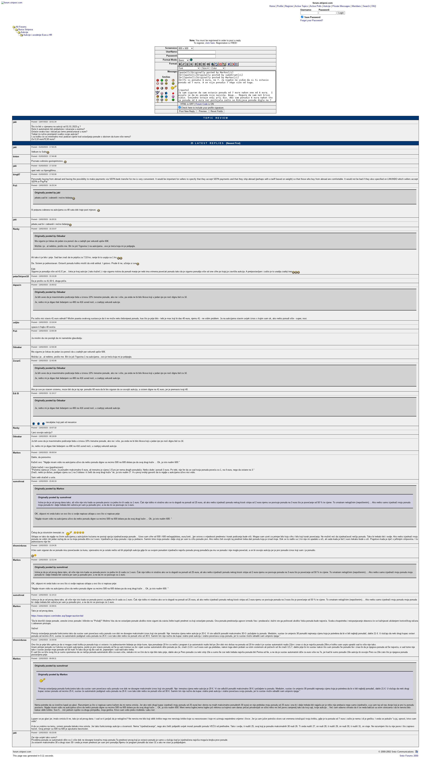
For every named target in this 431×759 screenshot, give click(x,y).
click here (210, 43)
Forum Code (202, 104)
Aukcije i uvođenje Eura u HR (37, 35)
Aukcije (24, 32)
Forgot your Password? (311, 20)
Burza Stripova (25, 29)
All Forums (21, 27)
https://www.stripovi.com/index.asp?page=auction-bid (57, 616)
